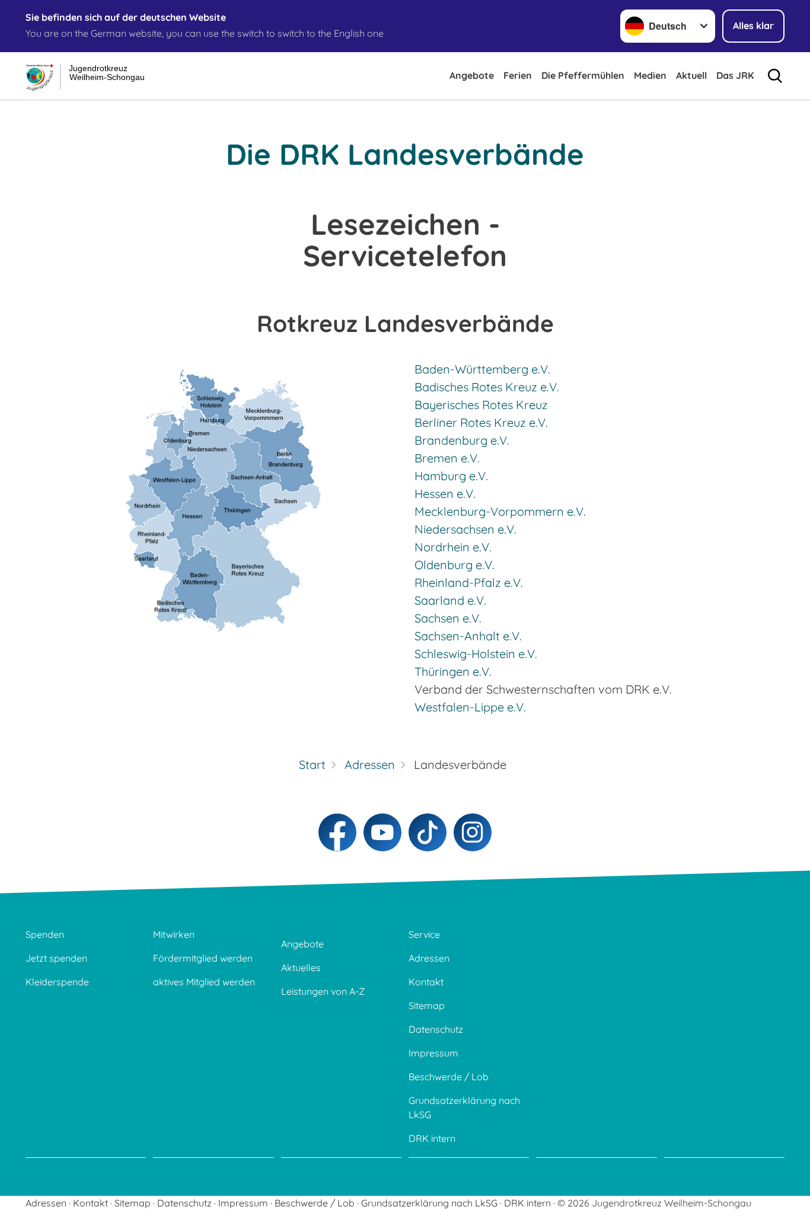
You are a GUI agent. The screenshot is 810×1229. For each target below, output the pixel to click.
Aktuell (691, 75)
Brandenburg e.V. (461, 440)
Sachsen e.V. (447, 618)
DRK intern (432, 1138)
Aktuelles (301, 967)
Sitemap (427, 1005)
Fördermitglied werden (203, 958)
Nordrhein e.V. (453, 547)
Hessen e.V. (445, 493)
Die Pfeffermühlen (582, 75)
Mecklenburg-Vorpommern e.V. (500, 511)
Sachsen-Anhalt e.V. (468, 635)
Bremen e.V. (447, 458)
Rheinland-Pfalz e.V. (468, 582)
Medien (650, 75)
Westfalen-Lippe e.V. (470, 707)
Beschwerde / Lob (449, 1077)
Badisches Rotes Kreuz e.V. (486, 386)
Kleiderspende (57, 982)
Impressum (433, 1053)
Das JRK (735, 75)
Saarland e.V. (450, 600)
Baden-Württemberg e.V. (482, 369)
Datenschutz (436, 1029)
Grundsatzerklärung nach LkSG (464, 1107)
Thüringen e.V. (453, 671)
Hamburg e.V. (451, 475)
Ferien (517, 75)
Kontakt (426, 982)
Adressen (429, 958)
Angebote (471, 75)
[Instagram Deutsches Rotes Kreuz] (473, 832)
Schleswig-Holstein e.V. (475, 653)
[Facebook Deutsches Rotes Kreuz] (337, 832)
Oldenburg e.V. (454, 564)
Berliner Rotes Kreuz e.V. (481, 422)
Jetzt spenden (56, 958)
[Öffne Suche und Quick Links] (775, 75)
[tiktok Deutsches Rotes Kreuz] (428, 832)
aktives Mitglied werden (204, 982)
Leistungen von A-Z (323, 991)
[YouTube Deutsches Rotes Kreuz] (382, 832)
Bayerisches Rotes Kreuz (481, 404)
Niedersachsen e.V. (465, 529)
